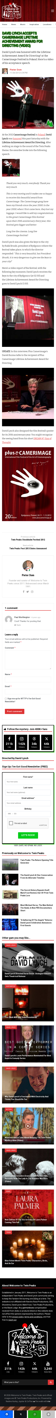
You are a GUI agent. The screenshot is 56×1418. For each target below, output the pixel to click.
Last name (28, 788)
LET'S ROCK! (28, 835)
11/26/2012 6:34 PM (18, 73)
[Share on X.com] (20, 1414)
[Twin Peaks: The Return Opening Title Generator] (10, 864)
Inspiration (10, 986)
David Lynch (10, 945)
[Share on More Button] (48, 1414)
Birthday (28, 809)
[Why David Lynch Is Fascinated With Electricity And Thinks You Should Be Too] (28, 1085)
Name (8, 674)
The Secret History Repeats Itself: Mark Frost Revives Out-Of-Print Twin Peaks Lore (36, 893)
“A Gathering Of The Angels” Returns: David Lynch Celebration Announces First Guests (36, 923)
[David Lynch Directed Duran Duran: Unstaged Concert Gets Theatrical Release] (28, 961)
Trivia (8, 1232)
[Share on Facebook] (6, 1414)
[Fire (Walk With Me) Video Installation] (28, 1002)
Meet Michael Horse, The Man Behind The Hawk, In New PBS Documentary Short (36, 908)
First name (28, 777)
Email (8, 686)
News (8, 1191)
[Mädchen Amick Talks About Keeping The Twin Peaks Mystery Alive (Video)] (28, 1126)
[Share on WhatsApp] (34, 1414)
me (48, 1401)
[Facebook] (23, 591)
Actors (9, 1109)
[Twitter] (27, 591)
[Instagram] (32, 591)
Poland (41, 134)
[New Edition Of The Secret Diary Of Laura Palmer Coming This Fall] (28, 1208)
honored (17, 138)
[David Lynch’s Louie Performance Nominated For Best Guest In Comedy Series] (28, 1043)
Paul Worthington (22, 617)
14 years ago (35, 617)
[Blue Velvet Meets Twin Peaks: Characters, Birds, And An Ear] (28, 1249)
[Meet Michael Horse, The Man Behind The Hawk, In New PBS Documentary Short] (10, 909)
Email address (28, 798)
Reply (19, 625)
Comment (10, 648)
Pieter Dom (16, 69)
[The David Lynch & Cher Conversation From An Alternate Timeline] (10, 879)
